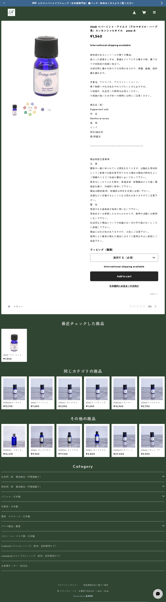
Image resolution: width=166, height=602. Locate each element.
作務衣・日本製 (9, 506)
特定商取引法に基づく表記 (95, 585)
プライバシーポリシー (68, 585)
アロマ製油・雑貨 (10, 526)
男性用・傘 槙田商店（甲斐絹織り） (21, 486)
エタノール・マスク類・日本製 (18, 536)
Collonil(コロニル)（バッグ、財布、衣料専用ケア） (29, 546)
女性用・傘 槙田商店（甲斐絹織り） (21, 476)
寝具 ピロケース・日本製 (15, 516)
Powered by (79, 596)
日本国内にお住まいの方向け (124, 286)
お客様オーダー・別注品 (14, 565)
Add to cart (124, 276)
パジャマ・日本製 (10, 496)
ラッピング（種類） (102, 249)
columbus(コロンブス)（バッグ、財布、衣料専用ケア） (31, 556)
